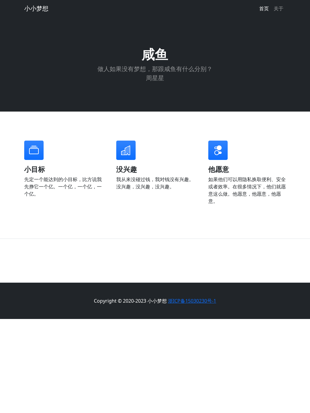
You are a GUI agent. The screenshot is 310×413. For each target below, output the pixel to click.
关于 (278, 8)
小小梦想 (36, 8)
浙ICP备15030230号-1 (192, 301)
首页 (264, 8)
